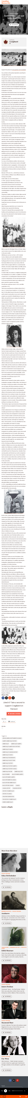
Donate (21, 2)
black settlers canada (8, 785)
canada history (6, 788)
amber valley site (19, 771)
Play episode (15, 24)
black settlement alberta (9, 777)
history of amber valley (8, 791)
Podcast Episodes (14, 13)
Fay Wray (5, 1059)
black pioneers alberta (17, 774)
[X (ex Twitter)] (13, 1080)
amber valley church (8, 755)
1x (24, 1090)
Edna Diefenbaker (9, 876)
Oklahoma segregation (8, 796)
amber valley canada (8, 749)
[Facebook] (10, 1080)
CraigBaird (11, 21)
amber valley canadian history (10, 752)
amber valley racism (7, 771)
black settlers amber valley (9, 782)
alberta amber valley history (10, 741)
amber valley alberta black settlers (11, 746)
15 (1, 1090)
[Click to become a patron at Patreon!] (14, 714)
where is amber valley (8, 802)
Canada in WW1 (5, 947)
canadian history (17, 788)
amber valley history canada (10, 768)
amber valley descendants (9, 757)
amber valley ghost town (9, 760)
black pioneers (6, 774)
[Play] (5, 1090)
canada (18, 785)
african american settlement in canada (12, 738)
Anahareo (5, 913)
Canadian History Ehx (6, 2)
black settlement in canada (9, 780)
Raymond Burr (7, 1023)
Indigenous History (6, 911)
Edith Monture (7, 950)
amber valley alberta (16, 743)
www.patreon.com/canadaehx (19, 69)
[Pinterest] (17, 1080)
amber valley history (8, 763)
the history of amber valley (9, 799)
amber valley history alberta (10, 766)
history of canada (7, 793)
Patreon (23, 2)
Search (3, 1086)
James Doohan (7, 987)
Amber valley (6, 743)
